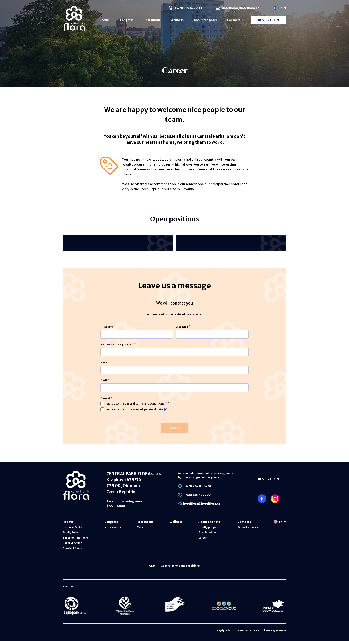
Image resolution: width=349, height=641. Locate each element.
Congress (126, 20)
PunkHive (281, 630)
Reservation (268, 20)
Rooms (104, 20)
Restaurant (152, 20)
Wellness (177, 20)
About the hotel (205, 20)
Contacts (233, 20)
